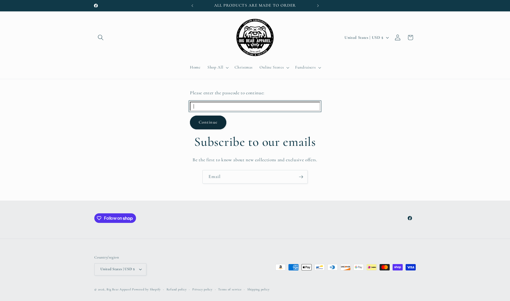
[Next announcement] (318, 5)
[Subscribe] (301, 177)
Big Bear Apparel (119, 289)
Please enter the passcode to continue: (227, 93)
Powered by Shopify (146, 289)
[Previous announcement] (192, 5)
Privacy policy (202, 289)
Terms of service (229, 289)
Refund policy (177, 289)
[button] (100, 37)
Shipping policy (258, 289)
